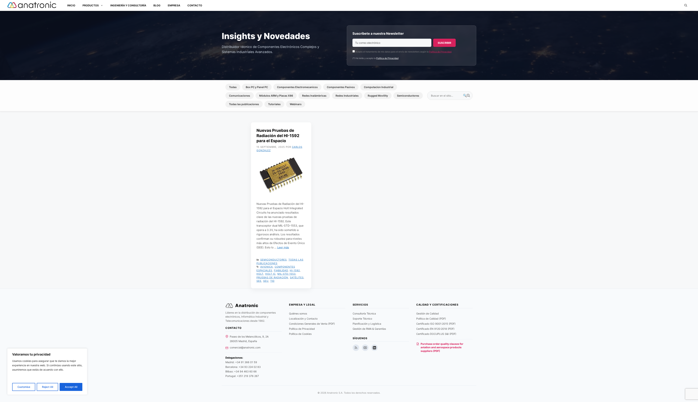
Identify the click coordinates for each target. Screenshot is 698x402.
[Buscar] (466, 95)
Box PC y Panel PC (257, 87)
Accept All (71, 386)
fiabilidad (281, 270)
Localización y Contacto (303, 318)
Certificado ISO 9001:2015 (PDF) (436, 323)
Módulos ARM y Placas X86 (276, 95)
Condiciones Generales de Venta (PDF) (312, 323)
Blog (157, 5)
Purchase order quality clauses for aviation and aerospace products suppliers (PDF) (442, 347)
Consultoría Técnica (364, 313)
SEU (265, 280)
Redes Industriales (347, 95)
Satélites (297, 277)
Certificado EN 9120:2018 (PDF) (435, 328)
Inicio (71, 5)
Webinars (296, 104)
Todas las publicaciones (244, 104)
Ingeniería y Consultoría (128, 5)
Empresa (174, 5)
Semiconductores (408, 95)
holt (259, 273)
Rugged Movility (378, 95)
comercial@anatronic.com (245, 347)
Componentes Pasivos (341, 87)
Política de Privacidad (440, 51)
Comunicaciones (239, 95)
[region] (47, 371)
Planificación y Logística (367, 323)
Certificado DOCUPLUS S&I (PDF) (436, 333)
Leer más (283, 247)
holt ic (270, 273)
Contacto (194, 5)
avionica (266, 266)
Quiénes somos (298, 313)
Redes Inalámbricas (314, 95)
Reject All (47, 386)
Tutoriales (274, 104)
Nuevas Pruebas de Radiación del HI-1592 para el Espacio (277, 135)
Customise (23, 386)
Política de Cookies (300, 333)
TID (272, 280)
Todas (233, 87)
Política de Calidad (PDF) (431, 318)
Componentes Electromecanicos (297, 87)
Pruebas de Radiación (272, 277)
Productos (91, 5)
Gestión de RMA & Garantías (369, 328)
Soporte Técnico (362, 318)
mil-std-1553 (286, 273)
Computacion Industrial (378, 87)
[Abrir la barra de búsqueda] (686, 5)
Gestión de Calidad (427, 313)
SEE (258, 280)
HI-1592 (295, 270)
